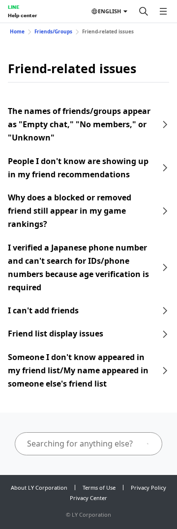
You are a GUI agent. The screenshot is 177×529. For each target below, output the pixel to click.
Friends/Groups (53, 31)
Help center (22, 15)
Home (17, 31)
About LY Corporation (39, 487)
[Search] (143, 11)
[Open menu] (163, 11)
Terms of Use (99, 487)
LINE (13, 6)
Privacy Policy (148, 487)
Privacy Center (88, 497)
